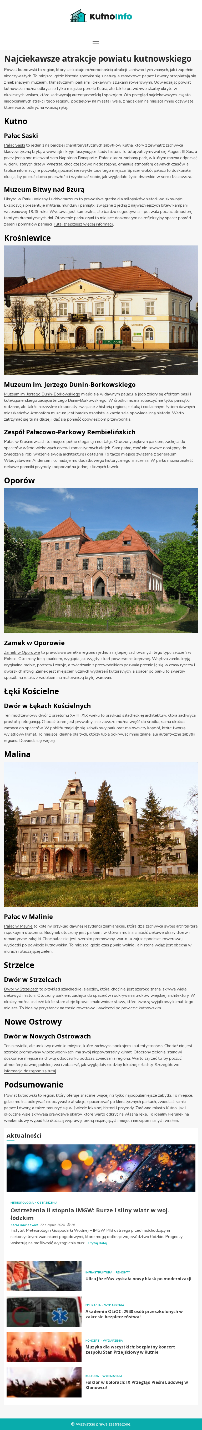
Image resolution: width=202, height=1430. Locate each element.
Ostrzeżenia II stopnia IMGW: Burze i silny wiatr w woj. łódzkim (101, 1168)
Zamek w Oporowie (22, 652)
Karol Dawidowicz (25, 1225)
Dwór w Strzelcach (21, 989)
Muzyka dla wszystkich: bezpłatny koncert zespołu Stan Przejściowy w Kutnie (44, 1347)
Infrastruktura (99, 1272)
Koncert (92, 1340)
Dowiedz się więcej (37, 740)
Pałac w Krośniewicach (25, 441)
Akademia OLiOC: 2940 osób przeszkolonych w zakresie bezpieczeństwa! (44, 1312)
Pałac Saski (14, 145)
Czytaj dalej (97, 1243)
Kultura (92, 1376)
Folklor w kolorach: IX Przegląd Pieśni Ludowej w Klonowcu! (44, 1382)
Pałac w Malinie (18, 926)
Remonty (123, 1272)
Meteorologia (22, 1202)
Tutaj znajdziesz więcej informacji (83, 224)
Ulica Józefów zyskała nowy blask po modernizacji (44, 1276)
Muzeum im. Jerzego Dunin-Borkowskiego (42, 394)
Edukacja (93, 1305)
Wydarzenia (114, 1305)
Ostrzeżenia (47, 1202)
